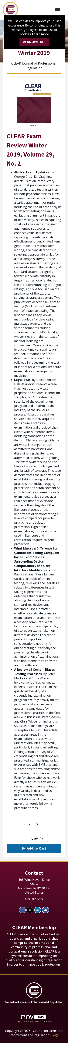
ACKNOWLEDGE (34, 42)
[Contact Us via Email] (45, 910)
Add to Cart (36, 848)
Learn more (40, 34)
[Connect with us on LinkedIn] (37, 910)
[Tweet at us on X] (29, 910)
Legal (55, 1035)
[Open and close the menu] (41, 9)
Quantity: (37, 838)
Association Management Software (34, 1021)
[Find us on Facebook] (22, 910)
